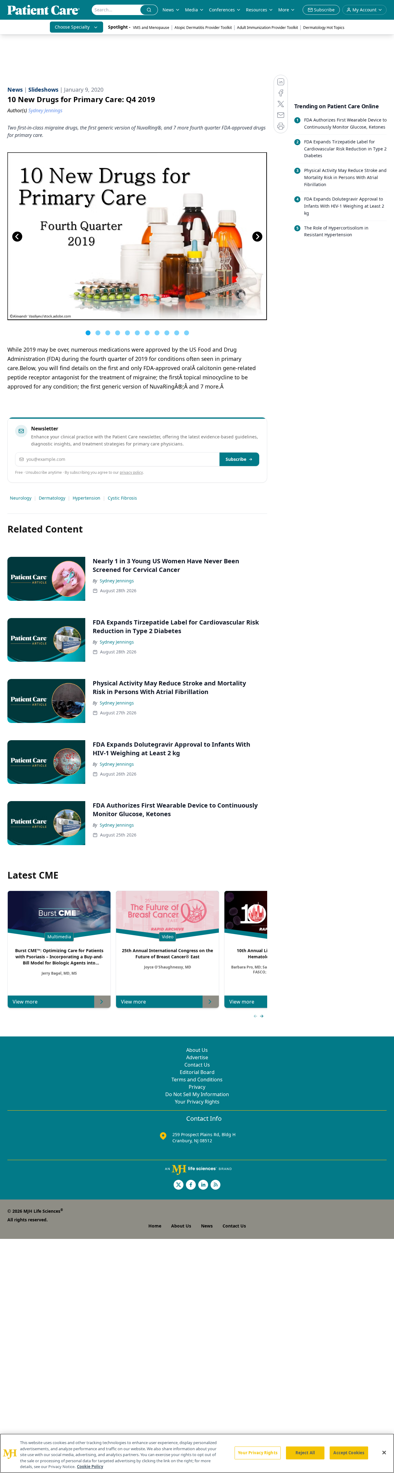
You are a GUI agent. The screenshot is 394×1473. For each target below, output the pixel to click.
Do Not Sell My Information (197, 1094)
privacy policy (131, 472)
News (168, 10)
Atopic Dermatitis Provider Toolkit (203, 27)
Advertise (197, 1057)
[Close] (384, 1452)
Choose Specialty (72, 27)
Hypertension (86, 498)
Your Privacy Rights (197, 1101)
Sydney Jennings (117, 581)
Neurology (20, 498)
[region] (197, 1453)
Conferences (222, 10)
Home (154, 1226)
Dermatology (52, 498)
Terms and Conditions (197, 1079)
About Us (197, 1050)
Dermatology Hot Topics (323, 27)
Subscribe (236, 459)
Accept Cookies (348, 1452)
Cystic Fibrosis (122, 498)
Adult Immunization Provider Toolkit (267, 27)
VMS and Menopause (151, 27)
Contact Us (197, 1064)
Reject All (305, 1452)
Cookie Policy (90, 1466)
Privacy (197, 1087)
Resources (256, 10)
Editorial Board (197, 1072)
